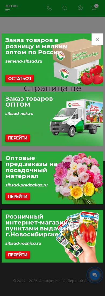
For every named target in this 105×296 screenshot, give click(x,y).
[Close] (97, 39)
